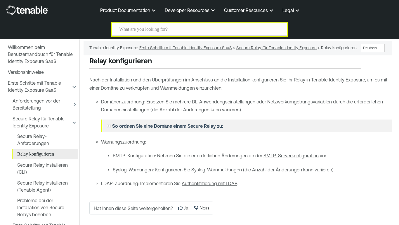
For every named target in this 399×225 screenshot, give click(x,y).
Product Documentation (125, 10)
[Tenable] (27, 10)
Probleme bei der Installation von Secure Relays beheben (40, 207)
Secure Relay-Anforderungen (33, 140)
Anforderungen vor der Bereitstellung (36, 104)
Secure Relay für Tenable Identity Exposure (39, 122)
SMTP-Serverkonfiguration (291, 155)
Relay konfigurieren (35, 153)
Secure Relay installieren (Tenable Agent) (42, 186)
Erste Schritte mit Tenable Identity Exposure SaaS (34, 86)
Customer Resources (246, 10)
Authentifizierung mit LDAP (209, 183)
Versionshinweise (26, 72)
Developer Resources (188, 10)
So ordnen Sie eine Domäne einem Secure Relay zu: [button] (167, 126)
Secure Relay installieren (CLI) (42, 168)
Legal (288, 10)
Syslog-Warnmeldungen (216, 169)
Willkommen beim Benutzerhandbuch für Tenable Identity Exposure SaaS (40, 54)
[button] (279, 29)
